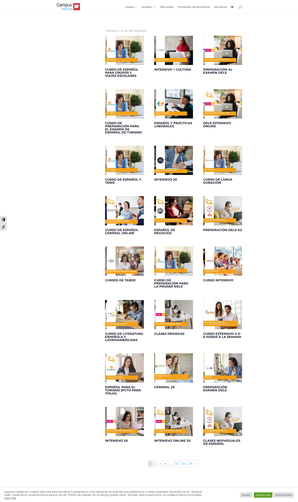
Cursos (129, 7)
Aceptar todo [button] (263, 495)
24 (183, 464)
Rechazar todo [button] (283, 495)
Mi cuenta (220, 7)
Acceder (147, 7)
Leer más (10, 498)
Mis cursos (166, 7)
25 (190, 464)
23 (176, 464)
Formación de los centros (194, 7)
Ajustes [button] (246, 495)
